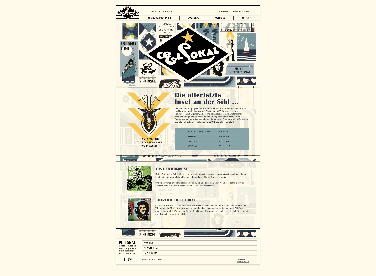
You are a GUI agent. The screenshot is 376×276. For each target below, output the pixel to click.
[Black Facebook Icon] (124, 259)
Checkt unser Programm (204, 211)
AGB (160, 259)
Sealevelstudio (243, 262)
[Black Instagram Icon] (130, 259)
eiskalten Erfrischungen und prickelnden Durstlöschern (189, 186)
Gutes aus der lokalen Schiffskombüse (221, 174)
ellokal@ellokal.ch (126, 251)
